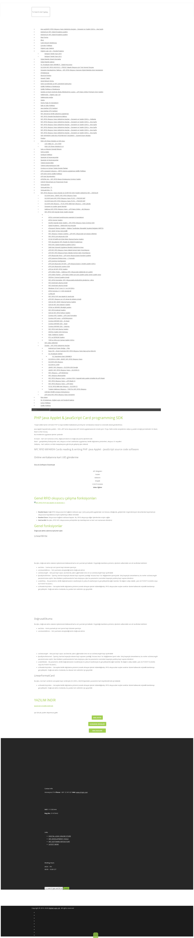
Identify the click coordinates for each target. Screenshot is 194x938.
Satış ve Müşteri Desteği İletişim (51, 149)
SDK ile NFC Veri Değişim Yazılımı (59, 305)
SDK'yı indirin (45, 152)
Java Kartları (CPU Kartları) (49, 108)
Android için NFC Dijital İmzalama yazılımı (54, 32)
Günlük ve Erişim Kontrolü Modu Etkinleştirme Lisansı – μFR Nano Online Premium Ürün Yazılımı (72, 92)
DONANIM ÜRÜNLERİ (97, 724)
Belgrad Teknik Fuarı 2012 (53, 56)
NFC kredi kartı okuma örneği (57, 283)
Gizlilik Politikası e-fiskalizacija (50, 86)
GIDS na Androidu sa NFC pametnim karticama (56, 84)
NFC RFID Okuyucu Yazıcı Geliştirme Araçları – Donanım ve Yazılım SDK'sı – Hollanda (68, 119)
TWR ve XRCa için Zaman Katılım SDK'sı (61, 340)
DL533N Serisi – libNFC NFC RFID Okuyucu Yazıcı (61, 195)
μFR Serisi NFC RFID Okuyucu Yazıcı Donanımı (60, 395)
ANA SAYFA (97, 717)
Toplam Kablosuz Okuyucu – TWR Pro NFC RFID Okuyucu (67, 389)
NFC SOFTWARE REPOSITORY (59, 842)
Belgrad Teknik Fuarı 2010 (53, 54)
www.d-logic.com (82, 792)
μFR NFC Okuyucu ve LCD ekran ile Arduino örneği (64, 299)
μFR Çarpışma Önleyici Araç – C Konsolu (61, 258)
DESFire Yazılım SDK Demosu (58, 332)
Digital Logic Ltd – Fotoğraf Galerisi (52, 51)
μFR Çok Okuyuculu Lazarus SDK (59, 266)
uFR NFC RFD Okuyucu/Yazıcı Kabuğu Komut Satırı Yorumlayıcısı (69, 253)
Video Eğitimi (97, 487)
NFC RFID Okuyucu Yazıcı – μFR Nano (60, 384)
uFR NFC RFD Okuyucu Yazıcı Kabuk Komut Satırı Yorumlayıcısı (68, 250)
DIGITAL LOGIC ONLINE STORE (60, 836)
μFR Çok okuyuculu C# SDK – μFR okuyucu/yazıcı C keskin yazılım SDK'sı (71, 264)
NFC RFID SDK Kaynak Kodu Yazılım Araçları (59, 212)
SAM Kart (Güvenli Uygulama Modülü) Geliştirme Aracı (66, 247)
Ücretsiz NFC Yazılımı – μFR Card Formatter (62, 315)
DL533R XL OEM (53, 365)
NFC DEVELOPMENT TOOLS (59, 839)
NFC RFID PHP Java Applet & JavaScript (61, 296)
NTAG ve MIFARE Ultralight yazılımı (59, 307)
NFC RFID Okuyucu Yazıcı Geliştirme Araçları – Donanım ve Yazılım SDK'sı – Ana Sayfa (69, 122)
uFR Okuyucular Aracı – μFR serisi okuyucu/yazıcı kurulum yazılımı (69, 255)
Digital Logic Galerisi (47, 48)
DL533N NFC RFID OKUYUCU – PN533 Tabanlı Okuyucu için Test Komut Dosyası (67, 67)
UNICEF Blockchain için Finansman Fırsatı (54, 182)
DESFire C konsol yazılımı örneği (58, 277)
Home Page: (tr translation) (49, 103)
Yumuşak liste (45, 185)
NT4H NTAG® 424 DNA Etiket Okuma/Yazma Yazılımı (66, 239)
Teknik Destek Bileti (47, 163)
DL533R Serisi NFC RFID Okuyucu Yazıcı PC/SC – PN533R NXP (65, 198)
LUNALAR (51, 294)
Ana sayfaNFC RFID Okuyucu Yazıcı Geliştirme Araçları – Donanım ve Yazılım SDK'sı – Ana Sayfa (72, 29)
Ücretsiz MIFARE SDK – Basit (57, 324)
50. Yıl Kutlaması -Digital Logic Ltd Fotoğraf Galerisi (57, 400)
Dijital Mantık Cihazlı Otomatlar (51, 59)
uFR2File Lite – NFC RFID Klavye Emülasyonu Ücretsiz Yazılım (61, 179)
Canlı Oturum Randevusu (49, 43)
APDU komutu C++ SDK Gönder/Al (59, 291)
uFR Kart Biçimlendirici (48, 176)
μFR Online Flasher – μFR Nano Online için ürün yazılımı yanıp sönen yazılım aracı (74, 275)
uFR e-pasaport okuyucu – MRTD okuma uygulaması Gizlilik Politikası (63, 171)
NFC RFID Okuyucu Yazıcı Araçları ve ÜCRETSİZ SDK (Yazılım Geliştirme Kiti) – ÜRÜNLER (69, 193)
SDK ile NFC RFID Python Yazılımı (59, 313)
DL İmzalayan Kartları (55, 354)
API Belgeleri (97, 471)
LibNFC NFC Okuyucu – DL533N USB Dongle (63, 367)
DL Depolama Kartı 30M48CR (62, 356)
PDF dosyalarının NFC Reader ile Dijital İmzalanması (65, 242)
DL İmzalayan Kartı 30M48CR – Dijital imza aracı (56, 65)
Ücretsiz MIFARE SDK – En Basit (58, 321)
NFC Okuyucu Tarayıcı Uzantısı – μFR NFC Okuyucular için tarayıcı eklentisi (72, 234)
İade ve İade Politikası (48, 105)
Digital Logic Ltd (54, 908)
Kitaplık (97, 481)
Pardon (43, 138)
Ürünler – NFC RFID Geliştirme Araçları (57, 345)
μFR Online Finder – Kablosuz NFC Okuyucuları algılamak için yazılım (70, 272)
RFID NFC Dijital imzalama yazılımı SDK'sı (61, 245)
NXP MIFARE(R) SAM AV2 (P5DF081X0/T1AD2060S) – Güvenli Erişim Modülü (66, 135)
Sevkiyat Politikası (46, 155)
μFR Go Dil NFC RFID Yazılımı (57, 269)
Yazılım (97, 474)
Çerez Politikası (46, 403)
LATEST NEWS (54, 844)
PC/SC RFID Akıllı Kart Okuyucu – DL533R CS (62, 386)
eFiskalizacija (45, 73)
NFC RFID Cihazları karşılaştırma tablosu (54, 116)
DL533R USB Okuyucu (55, 362)
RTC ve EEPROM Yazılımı (56, 337)
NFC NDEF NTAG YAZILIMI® (57, 231)
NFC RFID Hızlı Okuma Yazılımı (58, 329)
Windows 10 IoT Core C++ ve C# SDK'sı (61, 288)
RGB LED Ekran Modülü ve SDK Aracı (53, 141)
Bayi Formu (44, 37)
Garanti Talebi (45, 78)
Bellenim (97, 478)
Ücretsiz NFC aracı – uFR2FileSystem (60, 318)
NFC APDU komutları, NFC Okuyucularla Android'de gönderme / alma (71, 280)
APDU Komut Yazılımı (55, 220)
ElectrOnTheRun (46, 75)
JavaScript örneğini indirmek (43, 706)
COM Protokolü (97, 484)
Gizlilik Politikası (46, 405)
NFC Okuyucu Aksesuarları (57, 375)
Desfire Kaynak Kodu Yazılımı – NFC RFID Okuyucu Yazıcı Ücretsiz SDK (71, 223)
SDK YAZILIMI (97, 730)
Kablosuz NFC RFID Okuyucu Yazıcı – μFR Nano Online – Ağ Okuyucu (67, 209)
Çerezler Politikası (46, 45)
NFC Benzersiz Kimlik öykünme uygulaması (55, 114)
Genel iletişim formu (47, 81)
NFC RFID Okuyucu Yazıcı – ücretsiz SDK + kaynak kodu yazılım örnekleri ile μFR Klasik (76, 378)
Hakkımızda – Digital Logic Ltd (50, 95)
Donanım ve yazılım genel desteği (55, 206)
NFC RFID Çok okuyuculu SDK (58, 236)
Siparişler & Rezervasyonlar (49, 157)
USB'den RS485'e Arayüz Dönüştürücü (57, 392)
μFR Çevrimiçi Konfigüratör (57, 261)
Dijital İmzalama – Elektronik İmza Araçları (62, 225)
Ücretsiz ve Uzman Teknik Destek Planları (54, 168)
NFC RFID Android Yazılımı (57, 310)
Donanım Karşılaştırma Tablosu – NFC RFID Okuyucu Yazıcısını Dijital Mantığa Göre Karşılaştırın (72, 70)
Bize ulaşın (44, 397)
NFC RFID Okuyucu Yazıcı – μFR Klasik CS (61, 381)
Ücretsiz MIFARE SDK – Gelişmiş (59, 326)
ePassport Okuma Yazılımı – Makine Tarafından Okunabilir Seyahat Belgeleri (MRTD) (75, 228)
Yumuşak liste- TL (46, 187)
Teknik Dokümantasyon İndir (50, 165)
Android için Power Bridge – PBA (59, 348)
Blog (42, 40)
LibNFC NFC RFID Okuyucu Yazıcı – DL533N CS (63, 370)
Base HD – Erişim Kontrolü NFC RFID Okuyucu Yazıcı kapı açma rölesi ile (72, 351)
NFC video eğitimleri (51, 343)
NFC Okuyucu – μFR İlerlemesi (58, 373)
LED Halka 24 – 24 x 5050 (53, 144)
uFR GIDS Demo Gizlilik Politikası (51, 174)
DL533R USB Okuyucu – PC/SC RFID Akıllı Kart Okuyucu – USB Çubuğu (68, 204)
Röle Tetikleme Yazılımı (55, 335)
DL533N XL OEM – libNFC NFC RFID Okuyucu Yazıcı (65, 359)
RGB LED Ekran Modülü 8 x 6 (54, 146)
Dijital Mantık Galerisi (47, 62)
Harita (43, 100)
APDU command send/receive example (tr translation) (66, 217)
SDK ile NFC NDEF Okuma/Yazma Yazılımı (62, 302)
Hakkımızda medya (47, 97)
